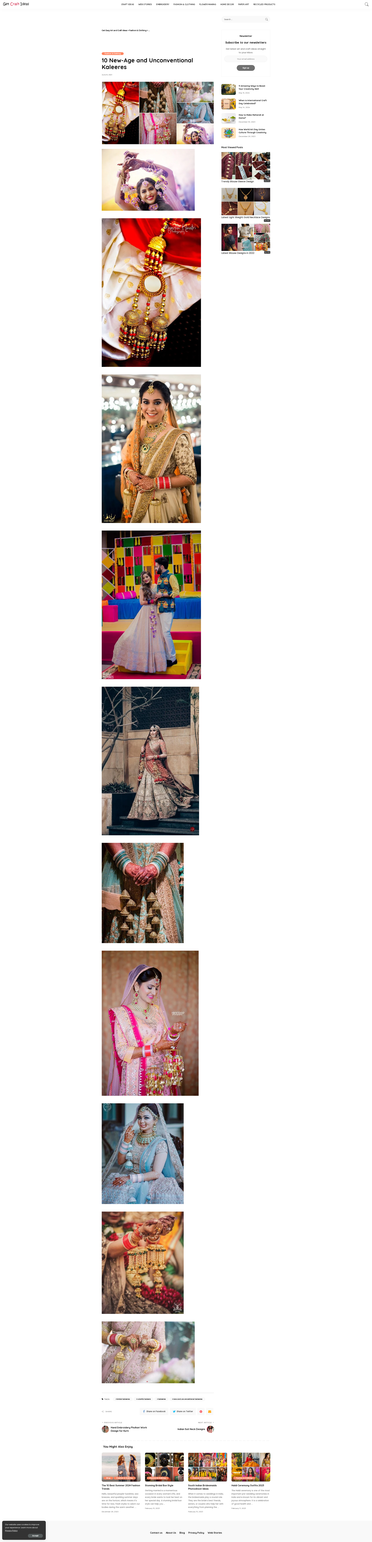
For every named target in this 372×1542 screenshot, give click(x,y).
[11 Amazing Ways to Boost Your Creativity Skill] (228, 89)
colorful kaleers (144, 1399)
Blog (108, 1478)
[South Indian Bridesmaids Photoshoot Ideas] (207, 1467)
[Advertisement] (182, 30)
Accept (35, 1536)
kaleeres (162, 1399)
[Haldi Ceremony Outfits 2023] (250, 1467)
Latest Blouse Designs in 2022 (237, 253)
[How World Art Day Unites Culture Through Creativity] (228, 133)
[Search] (366, 4)
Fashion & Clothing (113, 54)
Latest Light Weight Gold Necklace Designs (245, 217)
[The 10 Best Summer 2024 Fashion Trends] (121, 1467)
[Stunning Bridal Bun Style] (164, 1467)
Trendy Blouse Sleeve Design (237, 181)
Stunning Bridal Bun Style (159, 1485)
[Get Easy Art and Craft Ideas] (16, 4)
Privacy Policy (11, 1530)
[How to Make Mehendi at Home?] (228, 118)
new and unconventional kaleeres (187, 1399)
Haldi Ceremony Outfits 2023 (247, 1485)
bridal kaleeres (123, 1399)
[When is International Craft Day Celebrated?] (228, 104)
